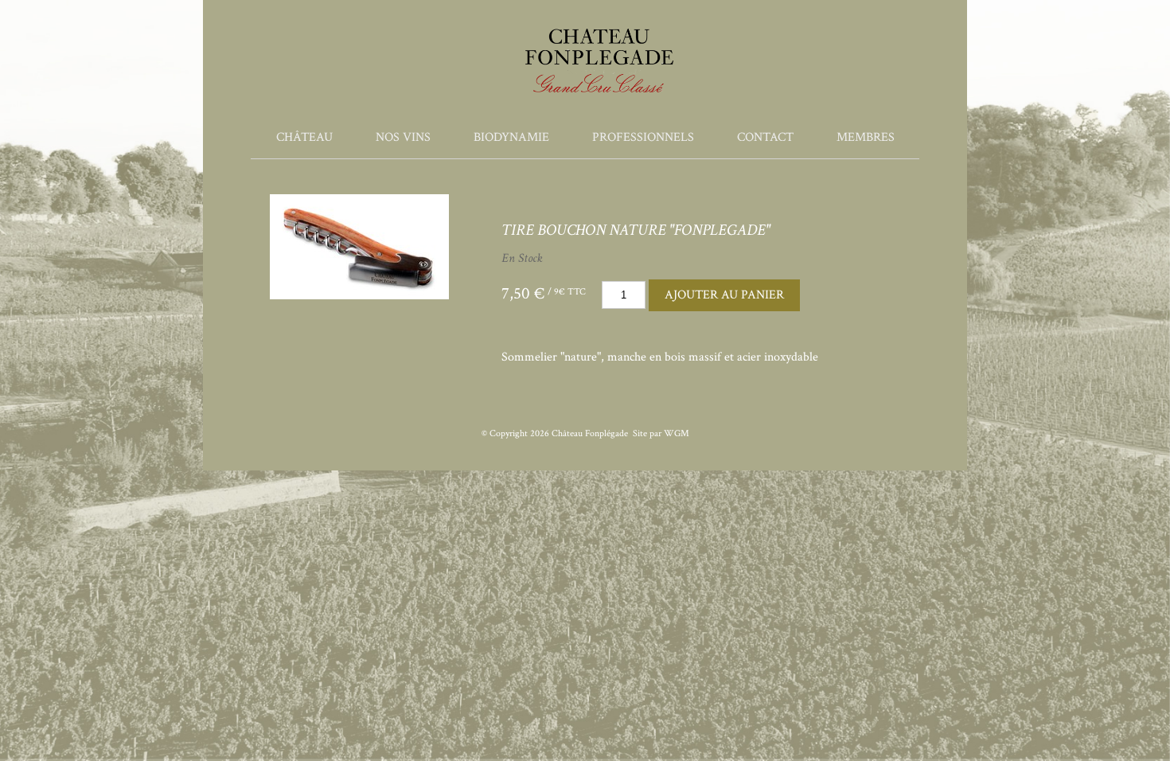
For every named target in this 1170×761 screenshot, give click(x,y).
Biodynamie (511, 137)
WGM (676, 433)
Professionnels (643, 137)
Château (304, 137)
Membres (866, 137)
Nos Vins (403, 137)
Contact (765, 137)
